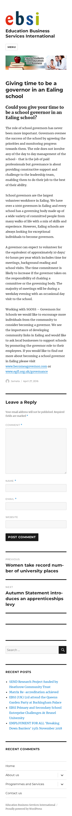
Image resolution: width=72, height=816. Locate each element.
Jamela (15, 381)
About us (12, 775)
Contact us (14, 793)
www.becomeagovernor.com (26, 366)
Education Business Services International (30, 33)
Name (11, 480)
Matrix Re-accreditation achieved (34, 692)
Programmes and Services (25, 784)
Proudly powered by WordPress (24, 808)
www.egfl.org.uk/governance (27, 371)
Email (11, 499)
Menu (12, 47)
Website (12, 517)
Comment (14, 425)
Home (10, 766)
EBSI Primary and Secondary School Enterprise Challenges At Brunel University (35, 713)
